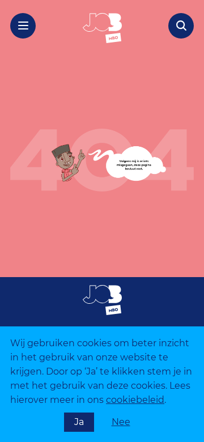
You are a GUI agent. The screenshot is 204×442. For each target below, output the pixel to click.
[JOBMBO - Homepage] (102, 28)
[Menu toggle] (23, 26)
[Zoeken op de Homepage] (181, 26)
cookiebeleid (135, 399)
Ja (79, 421)
